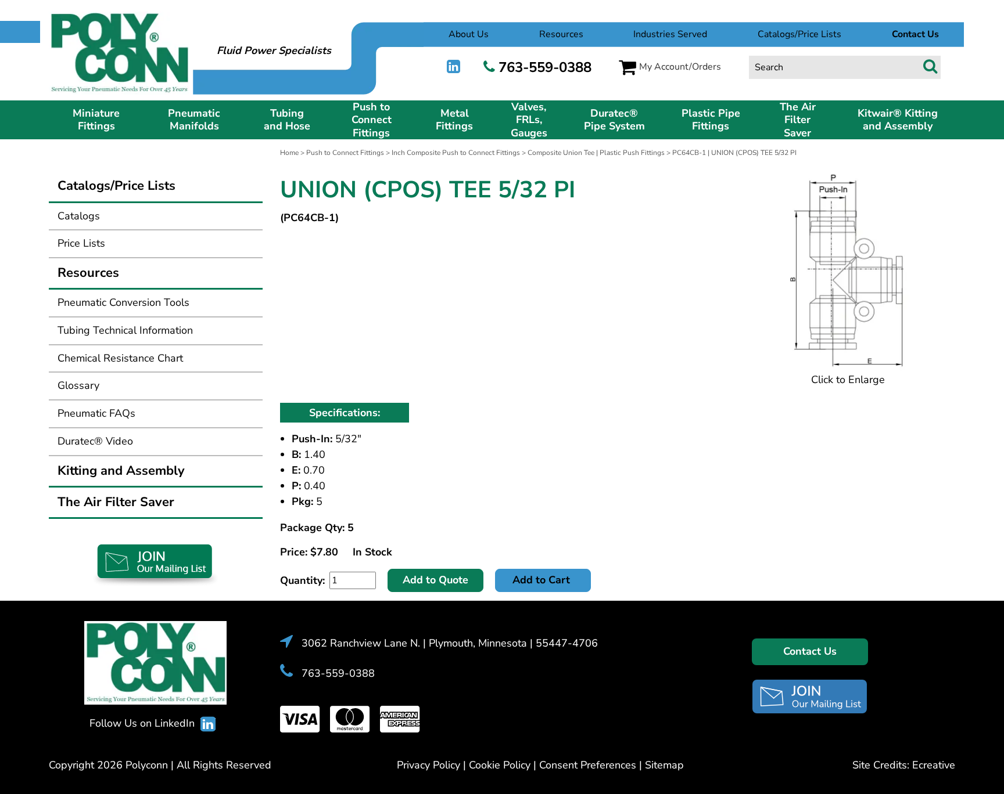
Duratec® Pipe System (614, 119)
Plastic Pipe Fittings (711, 119)
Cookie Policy (499, 765)
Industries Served (670, 34)
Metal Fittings (454, 119)
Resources (561, 34)
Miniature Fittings (96, 119)
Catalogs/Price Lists (799, 34)
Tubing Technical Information (125, 330)
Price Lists (81, 243)
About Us (469, 34)
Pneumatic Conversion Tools (123, 302)
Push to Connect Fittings (372, 120)
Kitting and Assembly (121, 470)
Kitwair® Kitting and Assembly (898, 119)
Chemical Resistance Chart (120, 358)
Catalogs (79, 216)
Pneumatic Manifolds (194, 119)
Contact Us (810, 651)
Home (289, 152)
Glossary (78, 385)
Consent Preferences (587, 765)
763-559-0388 (545, 67)
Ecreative (933, 765)
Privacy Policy (428, 765)
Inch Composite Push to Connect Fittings (456, 152)
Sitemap (664, 765)
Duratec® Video (95, 441)
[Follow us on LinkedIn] (453, 67)
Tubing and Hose (287, 119)
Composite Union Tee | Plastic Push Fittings (596, 152)
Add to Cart (542, 580)
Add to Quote (435, 580)
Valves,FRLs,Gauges (529, 120)
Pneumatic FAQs (96, 413)
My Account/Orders (680, 66)
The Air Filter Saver (798, 120)
